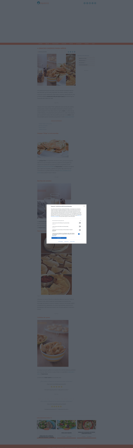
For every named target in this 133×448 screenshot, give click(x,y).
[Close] (84, 206)
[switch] (79, 223)
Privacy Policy (72, 241)
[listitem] (66, 220)
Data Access (66, 241)
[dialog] (66, 224)
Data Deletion (60, 241)
